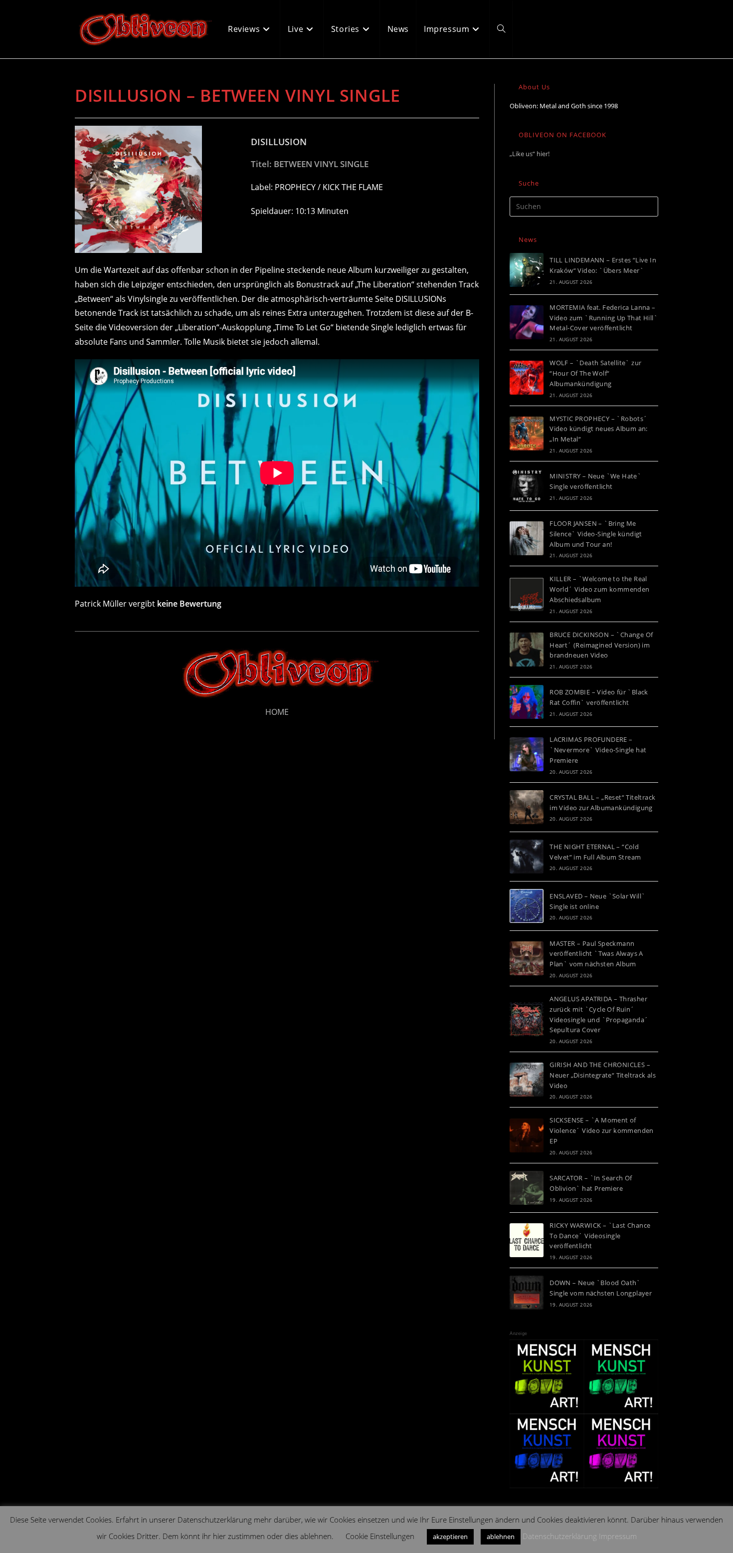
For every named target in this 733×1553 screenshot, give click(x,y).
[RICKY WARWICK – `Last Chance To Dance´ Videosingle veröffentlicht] (527, 1240)
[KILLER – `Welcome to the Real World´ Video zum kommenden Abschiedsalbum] (527, 594)
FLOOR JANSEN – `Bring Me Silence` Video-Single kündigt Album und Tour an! (596, 534)
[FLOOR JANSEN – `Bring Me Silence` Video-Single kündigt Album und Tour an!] (527, 538)
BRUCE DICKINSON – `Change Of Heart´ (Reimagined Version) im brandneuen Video (601, 645)
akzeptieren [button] (450, 1536)
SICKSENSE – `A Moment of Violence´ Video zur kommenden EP (602, 1130)
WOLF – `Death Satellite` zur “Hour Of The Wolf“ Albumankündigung (595, 373)
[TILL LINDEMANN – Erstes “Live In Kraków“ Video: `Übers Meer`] (527, 270)
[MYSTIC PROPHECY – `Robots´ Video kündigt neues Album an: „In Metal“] (527, 433)
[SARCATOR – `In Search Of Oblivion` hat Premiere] (527, 1188)
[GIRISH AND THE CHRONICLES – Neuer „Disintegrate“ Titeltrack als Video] (527, 1080)
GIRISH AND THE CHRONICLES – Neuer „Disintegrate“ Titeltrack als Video (603, 1075)
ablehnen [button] (501, 1536)
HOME (277, 711)
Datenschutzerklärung (560, 1536)
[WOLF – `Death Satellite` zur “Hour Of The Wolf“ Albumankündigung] (527, 378)
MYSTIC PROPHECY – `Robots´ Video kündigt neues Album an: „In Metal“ (599, 429)
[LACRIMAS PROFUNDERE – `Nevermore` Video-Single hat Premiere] (527, 754)
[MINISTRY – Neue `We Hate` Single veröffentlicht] (527, 486)
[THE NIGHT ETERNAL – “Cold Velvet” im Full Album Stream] (527, 857)
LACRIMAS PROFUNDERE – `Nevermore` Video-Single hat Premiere (598, 750)
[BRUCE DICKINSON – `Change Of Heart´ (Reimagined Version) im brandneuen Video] (527, 649)
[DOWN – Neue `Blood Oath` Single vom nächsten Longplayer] (527, 1293)
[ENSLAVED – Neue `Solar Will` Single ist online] (527, 906)
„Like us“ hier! (530, 153)
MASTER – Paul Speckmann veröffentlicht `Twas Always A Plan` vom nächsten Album (596, 954)
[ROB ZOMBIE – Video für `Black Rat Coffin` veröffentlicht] (527, 702)
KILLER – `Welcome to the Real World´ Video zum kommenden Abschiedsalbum (599, 589)
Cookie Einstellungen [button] (380, 1536)
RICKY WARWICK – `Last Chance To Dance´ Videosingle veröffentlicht (600, 1236)
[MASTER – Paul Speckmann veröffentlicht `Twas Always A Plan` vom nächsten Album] (527, 958)
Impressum (618, 1536)
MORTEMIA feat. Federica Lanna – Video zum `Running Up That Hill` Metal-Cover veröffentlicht (604, 318)
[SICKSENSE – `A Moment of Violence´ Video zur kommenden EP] (527, 1135)
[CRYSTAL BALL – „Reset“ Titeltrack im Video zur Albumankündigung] (527, 807)
